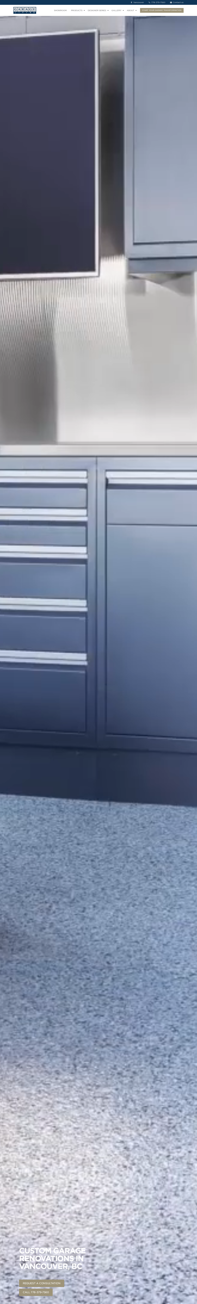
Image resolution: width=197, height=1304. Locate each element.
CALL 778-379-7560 (36, 1292)
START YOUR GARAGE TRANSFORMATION (161, 10)
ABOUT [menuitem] (130, 10)
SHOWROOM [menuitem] (60, 10)
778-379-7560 (158, 2)
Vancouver (138, 2)
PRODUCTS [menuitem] (76, 10)
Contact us (177, 2)
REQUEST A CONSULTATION (41, 1283)
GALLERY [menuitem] (116, 10)
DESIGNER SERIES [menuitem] (97, 10)
